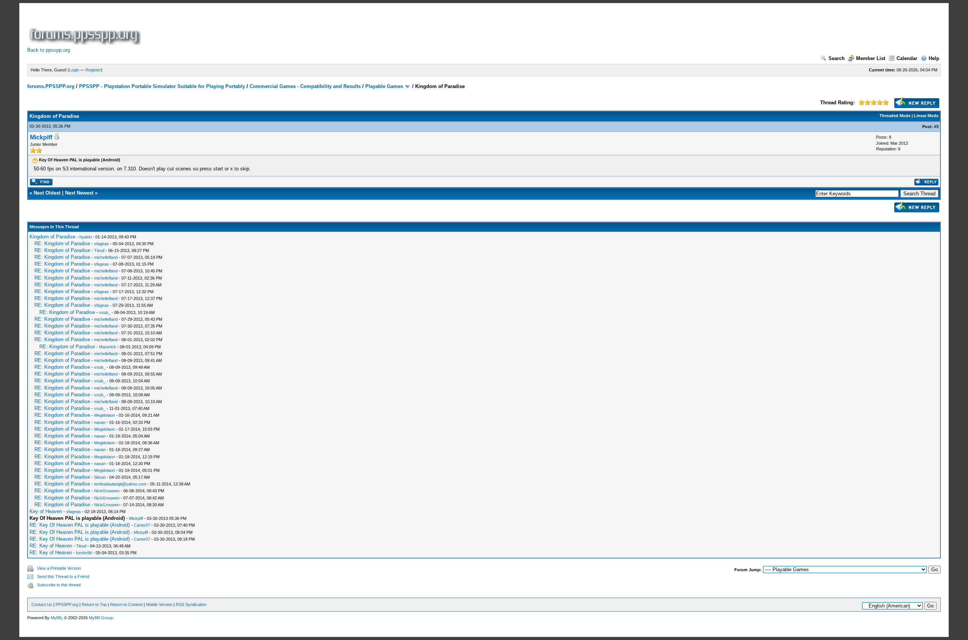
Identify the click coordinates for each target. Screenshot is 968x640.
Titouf (99, 250)
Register (93, 70)
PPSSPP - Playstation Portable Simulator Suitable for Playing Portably (162, 86)
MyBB (56, 617)
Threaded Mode (895, 115)
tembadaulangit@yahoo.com (120, 484)
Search (836, 58)
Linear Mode (926, 115)
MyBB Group (101, 617)
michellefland (106, 257)
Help (934, 58)
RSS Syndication (191, 604)
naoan (99, 422)
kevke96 (84, 552)
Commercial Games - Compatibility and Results (305, 86)
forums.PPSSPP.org (50, 86)
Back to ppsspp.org (48, 50)
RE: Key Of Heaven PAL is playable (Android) (79, 525)
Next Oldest (47, 193)
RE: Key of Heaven (50, 546)
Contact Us (41, 604)
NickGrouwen (106, 491)
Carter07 (142, 525)
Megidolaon (104, 415)
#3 (936, 126)
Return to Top (94, 604)
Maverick (107, 347)
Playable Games (384, 86)
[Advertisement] (279, 28)
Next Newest (79, 193)
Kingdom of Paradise (52, 237)
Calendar (907, 58)
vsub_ (104, 312)
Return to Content (126, 604)
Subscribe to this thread (59, 585)
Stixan (99, 477)
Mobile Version (159, 604)
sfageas (101, 243)
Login (74, 70)
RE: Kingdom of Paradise (62, 243)
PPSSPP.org (67, 604)
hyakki (85, 237)
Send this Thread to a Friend (63, 576)
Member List (870, 58)
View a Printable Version (59, 568)
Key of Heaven (45, 511)
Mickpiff (41, 137)
